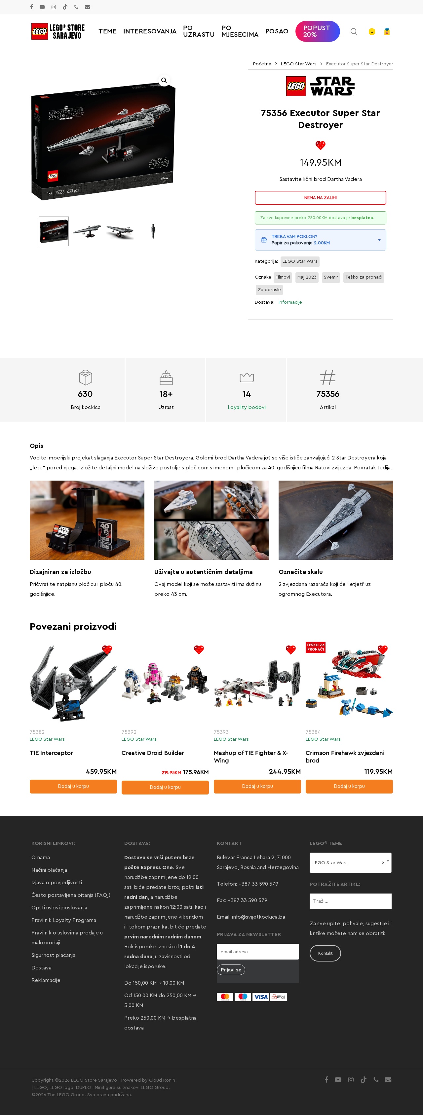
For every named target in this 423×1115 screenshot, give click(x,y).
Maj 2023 (307, 277)
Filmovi (283, 277)
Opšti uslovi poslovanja (59, 907)
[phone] (76, 7)
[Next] (157, 231)
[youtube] (42, 7)
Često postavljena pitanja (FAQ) (70, 895)
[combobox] (351, 863)
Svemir (331, 277)
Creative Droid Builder (153, 753)
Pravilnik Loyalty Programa (63, 920)
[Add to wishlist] (320, 145)
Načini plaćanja (49, 870)
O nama (40, 857)
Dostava (41, 967)
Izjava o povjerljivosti (56, 882)
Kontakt (325, 953)
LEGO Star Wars (299, 63)
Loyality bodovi (247, 407)
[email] (87, 7)
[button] (164, 80)
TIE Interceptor (51, 753)
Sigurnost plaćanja (53, 955)
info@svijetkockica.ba (258, 917)
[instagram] (54, 7)
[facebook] (31, 7)
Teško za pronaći (363, 277)
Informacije (290, 302)
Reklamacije (45, 980)
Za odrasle (269, 289)
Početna (262, 63)
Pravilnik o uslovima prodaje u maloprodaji (67, 937)
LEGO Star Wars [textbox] (349, 863)
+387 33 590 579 (258, 884)
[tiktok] (65, 7)
